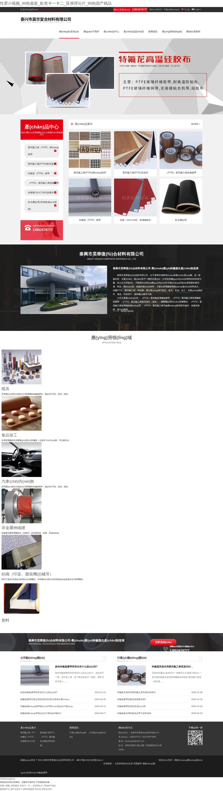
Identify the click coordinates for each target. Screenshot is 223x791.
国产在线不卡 (16, 789)
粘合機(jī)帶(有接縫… (47, 743)
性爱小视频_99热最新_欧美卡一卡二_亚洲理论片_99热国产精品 (56, 3)
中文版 (187, 10)
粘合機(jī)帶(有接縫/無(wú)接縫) (42, 205)
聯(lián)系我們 (155, 10)
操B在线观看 (28, 789)
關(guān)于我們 (91, 31)
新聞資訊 (152, 31)
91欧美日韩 (47, 789)
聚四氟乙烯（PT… (28, 732)
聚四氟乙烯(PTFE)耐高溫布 (42, 163)
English (197, 10)
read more (127, 311)
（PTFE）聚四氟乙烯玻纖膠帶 (43, 183)
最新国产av (5, 789)
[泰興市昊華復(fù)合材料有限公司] (45, 19)
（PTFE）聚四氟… (48, 737)
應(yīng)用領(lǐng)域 (172, 31)
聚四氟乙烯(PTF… (48, 732)
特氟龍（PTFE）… (28, 737)
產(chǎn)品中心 (111, 31)
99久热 (38, 789)
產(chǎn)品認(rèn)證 (134, 31)
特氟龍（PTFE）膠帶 (39, 173)
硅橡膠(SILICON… (28, 741)
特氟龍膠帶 (42, 772)
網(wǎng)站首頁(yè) (69, 31)
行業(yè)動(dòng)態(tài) (77, 734)
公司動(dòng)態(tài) (97, 732)
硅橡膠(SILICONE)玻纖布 (41, 192)
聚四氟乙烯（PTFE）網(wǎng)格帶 (43, 150)
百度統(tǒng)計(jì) (7, 779)
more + (195, 124)
